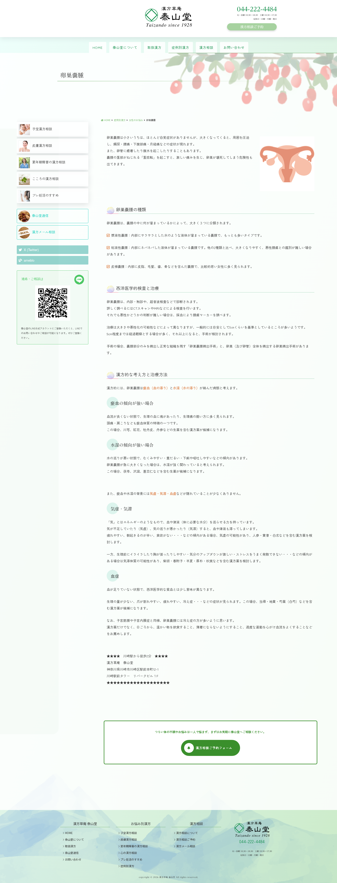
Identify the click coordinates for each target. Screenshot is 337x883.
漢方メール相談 (43, 231)
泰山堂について (125, 47)
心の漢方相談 (129, 853)
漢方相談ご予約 (251, 27)
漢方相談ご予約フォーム (214, 747)
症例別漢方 (180, 47)
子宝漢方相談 (42, 128)
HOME (97, 47)
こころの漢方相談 (45, 178)
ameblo (29, 260)
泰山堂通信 (40, 215)
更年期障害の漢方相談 (48, 161)
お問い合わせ (234, 47)
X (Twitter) (31, 249)
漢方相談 (206, 47)
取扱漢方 (154, 47)
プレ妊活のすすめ (45, 195)
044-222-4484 (257, 9)
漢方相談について (187, 833)
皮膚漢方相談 (42, 145)
